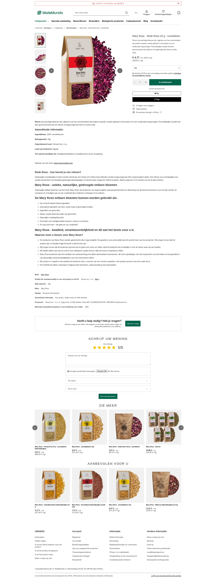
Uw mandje (76, 541)
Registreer (76, 537)
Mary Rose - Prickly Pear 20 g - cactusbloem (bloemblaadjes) (50, 448)
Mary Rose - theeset (153, 447)
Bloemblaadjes (71, 28)
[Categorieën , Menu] (49, 21)
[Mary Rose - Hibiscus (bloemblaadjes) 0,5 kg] (163, 485)
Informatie (115, 531)
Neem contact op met (43, 558)
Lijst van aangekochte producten (85, 548)
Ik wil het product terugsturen (46, 551)
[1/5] (94, 347)
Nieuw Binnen (79, 21)
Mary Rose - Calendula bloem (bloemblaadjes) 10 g (52, 506)
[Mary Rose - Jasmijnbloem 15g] (89, 427)
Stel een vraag (133, 324)
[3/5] (104, 347)
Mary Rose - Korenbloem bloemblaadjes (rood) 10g (88, 506)
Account (76, 531)
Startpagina (48, 28)
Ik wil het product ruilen (44, 554)
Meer (97, 279)
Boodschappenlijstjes (80, 545)
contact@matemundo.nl (44, 569)
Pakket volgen (40, 541)
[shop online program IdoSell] (166, 576)
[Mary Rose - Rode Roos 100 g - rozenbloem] (126, 427)
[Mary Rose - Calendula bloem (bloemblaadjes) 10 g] (52, 485)
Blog (146, 21)
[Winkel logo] (50, 12)
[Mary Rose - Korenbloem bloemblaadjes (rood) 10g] (89, 485)
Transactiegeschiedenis (81, 552)
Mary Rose (45, 275)
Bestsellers (94, 21)
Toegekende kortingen (81, 556)
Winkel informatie (116, 537)
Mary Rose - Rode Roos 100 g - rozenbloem (124, 447)
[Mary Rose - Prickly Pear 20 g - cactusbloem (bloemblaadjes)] (52, 427)
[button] (51, 70)
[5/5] (113, 347)
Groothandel (156, 21)
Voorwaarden (115, 548)
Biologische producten (113, 21)
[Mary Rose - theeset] (163, 427)
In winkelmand (165, 82)
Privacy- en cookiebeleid (119, 552)
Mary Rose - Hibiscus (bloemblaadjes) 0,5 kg (162, 505)
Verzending (114, 541)
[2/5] (99, 347)
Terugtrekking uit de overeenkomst (123, 556)
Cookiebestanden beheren (120, 560)
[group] (85, 70)
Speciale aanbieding (61, 21)
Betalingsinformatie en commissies (123, 545)
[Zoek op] (126, 13)
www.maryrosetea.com (63, 163)
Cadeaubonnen (133, 21)
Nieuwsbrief (77, 560)
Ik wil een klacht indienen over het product (48, 546)
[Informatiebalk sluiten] (178, 3)
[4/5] (109, 347)
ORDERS (39, 531)
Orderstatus (39, 537)
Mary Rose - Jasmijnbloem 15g (83, 447)
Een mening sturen (108, 396)
